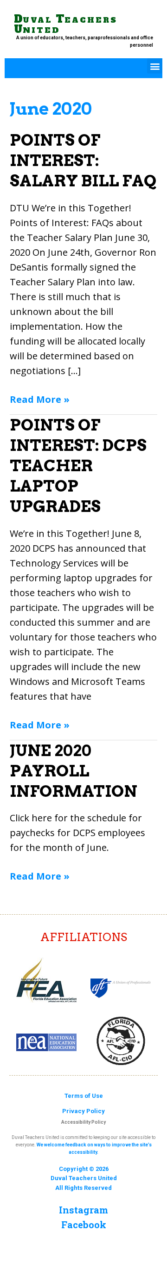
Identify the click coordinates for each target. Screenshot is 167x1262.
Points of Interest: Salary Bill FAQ (83, 160)
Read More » (40, 399)
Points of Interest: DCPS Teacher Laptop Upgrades (78, 465)
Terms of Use (83, 1095)
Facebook (83, 1225)
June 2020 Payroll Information (73, 770)
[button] (154, 66)
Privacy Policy (83, 1111)
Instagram (83, 1210)
